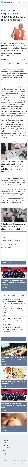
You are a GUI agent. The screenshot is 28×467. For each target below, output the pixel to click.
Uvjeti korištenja (6, 447)
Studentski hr (5, 59)
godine (17, 117)
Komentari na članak (13, 253)
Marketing (4, 450)
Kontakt (4, 442)
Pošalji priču (5, 438)
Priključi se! (5, 440)
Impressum (5, 445)
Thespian (14, 463)
